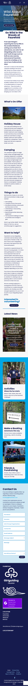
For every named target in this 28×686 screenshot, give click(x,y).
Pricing (18, 672)
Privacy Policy (15, 670)
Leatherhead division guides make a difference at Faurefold (14, 328)
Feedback (18, 674)
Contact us (14, 305)
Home (8, 670)
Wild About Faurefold (12, 13)
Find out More (9, 25)
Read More (14, 345)
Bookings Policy (11, 672)
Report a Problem (10, 674)
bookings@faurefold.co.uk (10, 497)
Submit (22, 557)
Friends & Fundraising (11, 469)
